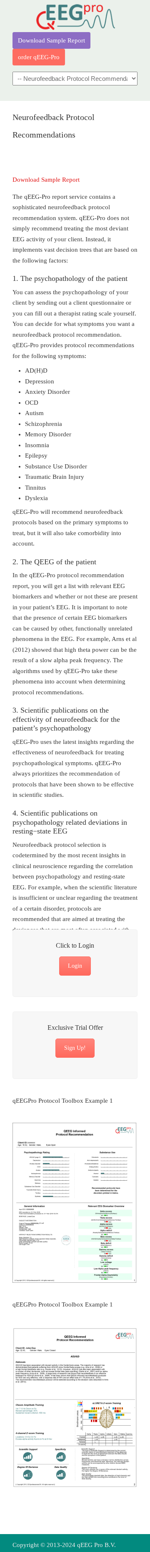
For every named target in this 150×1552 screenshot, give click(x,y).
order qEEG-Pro (39, 57)
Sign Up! (75, 1048)
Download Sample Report (51, 40)
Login (75, 966)
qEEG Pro (75, 17)
